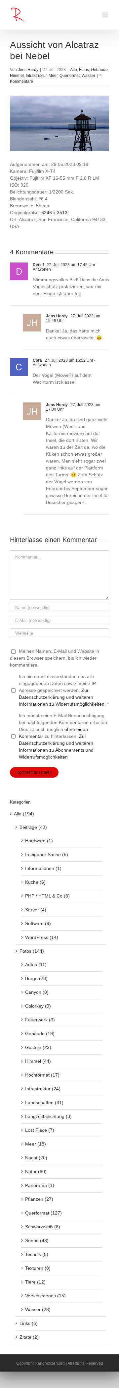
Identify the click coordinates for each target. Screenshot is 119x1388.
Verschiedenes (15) (45, 1295)
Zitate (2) (29, 1337)
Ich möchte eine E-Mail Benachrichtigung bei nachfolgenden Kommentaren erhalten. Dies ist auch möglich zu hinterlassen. (63, 736)
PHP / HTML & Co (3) (47, 896)
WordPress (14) (41, 937)
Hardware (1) (39, 840)
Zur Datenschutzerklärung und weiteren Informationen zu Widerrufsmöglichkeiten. (62, 697)
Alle (73, 69)
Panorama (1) (39, 1185)
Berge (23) (36, 978)
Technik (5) (36, 1254)
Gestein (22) (38, 1047)
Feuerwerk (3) (40, 1019)
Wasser (88, 75)
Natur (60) (36, 1171)
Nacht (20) (36, 1157)
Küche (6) (35, 882)
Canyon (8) (37, 992)
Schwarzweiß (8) (42, 1226)
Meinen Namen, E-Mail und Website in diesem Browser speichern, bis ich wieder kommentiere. (54, 658)
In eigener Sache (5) (46, 854)
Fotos (84, 69)
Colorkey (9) (38, 1006)
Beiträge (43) (33, 827)
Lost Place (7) (39, 1130)
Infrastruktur (36, 75)
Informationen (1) (43, 868)
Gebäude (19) (40, 1033)
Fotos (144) (32, 951)
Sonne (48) (37, 1240)
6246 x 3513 (54, 212)
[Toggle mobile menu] (105, 14)
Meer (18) (35, 1144)
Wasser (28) (38, 1309)
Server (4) (35, 909)
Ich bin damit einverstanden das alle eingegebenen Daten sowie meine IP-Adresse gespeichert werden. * (64, 690)
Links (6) (29, 1323)
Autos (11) (36, 964)
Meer (53, 75)
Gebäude (99, 69)
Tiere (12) (35, 1282)
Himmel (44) (38, 1061)
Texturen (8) (38, 1268)
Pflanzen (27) (39, 1199)
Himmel (17, 75)
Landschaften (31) (44, 1102)
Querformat (70, 75)
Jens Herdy (28, 69)
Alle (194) (24, 813)
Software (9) (38, 923)
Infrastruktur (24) (42, 1088)
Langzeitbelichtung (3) (48, 1116)
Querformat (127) (43, 1213)
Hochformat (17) (42, 1075)
